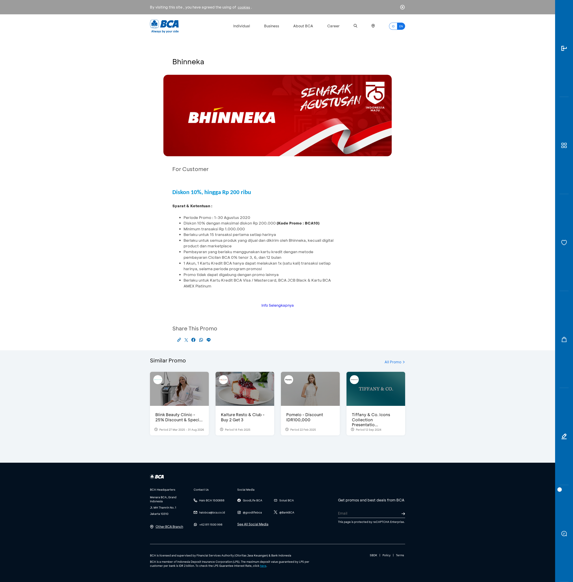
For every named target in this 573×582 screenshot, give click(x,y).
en (401, 26)
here (263, 565)
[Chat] (564, 533)
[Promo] (564, 339)
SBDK (373, 555)
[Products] (564, 145)
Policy (387, 555)
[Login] (564, 48)
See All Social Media (252, 524)
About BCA (303, 26)
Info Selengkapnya (277, 305)
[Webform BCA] (564, 436)
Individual (241, 26)
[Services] (564, 242)
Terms (400, 555)
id (393, 26)
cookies (244, 7)
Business (271, 26)
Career (333, 26)
